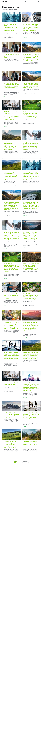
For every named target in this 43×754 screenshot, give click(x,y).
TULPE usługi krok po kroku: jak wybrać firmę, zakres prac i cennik (11, 56)
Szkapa (4, 1)
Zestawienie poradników (29, 1)
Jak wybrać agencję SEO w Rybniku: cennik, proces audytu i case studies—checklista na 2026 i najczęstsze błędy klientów (12, 86)
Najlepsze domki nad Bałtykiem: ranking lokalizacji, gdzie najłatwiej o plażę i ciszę (12, 384)
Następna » (25, 461)
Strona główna (38, 1)
